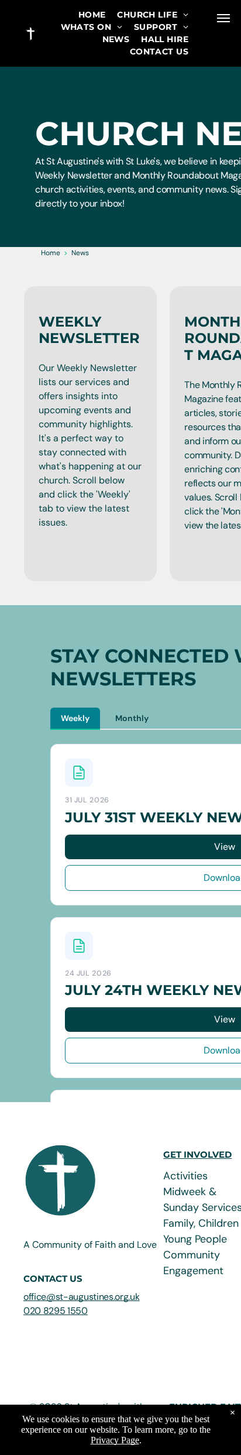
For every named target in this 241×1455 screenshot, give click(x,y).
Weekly (75, 718)
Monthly (132, 718)
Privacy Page (115, 1440)
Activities (185, 1176)
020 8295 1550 (55, 1311)
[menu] (223, 18)
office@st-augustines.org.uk (81, 1297)
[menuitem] (92, 15)
